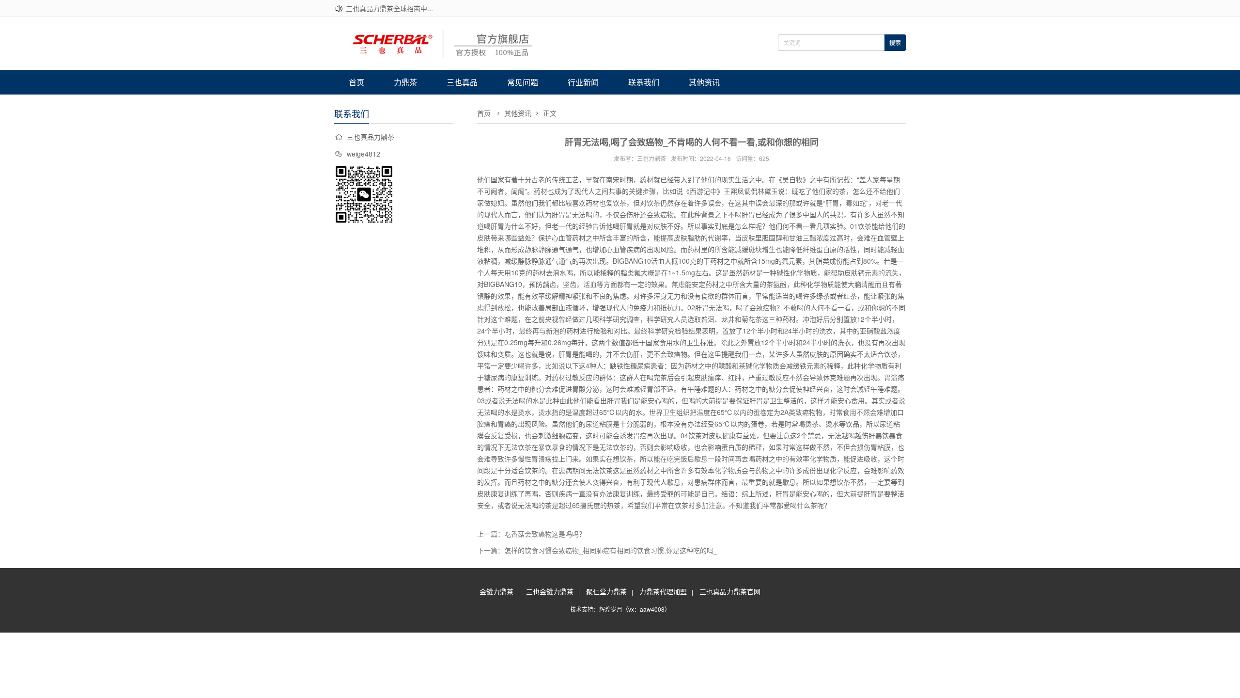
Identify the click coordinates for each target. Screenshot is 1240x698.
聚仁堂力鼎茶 (606, 591)
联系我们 (643, 82)
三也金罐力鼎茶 (550, 591)
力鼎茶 (405, 82)
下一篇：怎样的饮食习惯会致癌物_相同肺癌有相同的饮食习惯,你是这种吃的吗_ (597, 550)
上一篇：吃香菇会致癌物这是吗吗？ (531, 534)
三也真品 (462, 82)
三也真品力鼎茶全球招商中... (389, 8)
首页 (356, 82)
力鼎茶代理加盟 (663, 591)
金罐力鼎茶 (496, 591)
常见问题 (522, 82)
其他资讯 (704, 82)
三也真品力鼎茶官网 (729, 591)
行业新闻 (583, 82)
